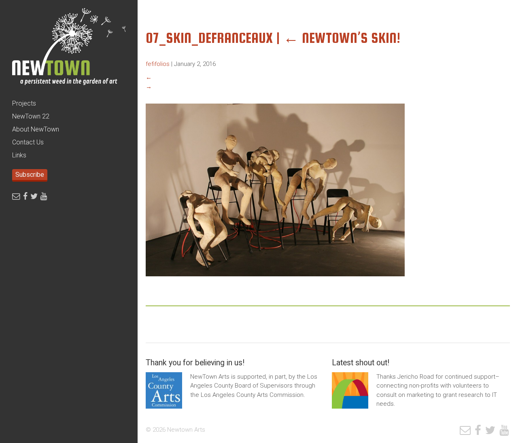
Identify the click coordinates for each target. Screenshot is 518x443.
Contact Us (28, 142)
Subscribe (29, 174)
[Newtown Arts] (68, 48)
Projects (24, 103)
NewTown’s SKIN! (341, 38)
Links (19, 155)
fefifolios (158, 64)
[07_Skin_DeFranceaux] (275, 282)
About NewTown (35, 129)
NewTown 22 (30, 116)
